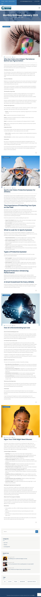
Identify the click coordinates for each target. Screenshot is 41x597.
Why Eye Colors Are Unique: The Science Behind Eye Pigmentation (19, 60)
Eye (4, 581)
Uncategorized (6, 26)
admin (14, 57)
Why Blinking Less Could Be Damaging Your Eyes (17, 558)
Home (15, 17)
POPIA (33, 595)
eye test (9, 581)
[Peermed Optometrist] (6, 8)
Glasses (5, 544)
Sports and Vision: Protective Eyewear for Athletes (19, 191)
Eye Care (5, 542)
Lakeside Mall (22, 581)
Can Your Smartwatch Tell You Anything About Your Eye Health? (21, 564)
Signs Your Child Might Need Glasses (18, 439)
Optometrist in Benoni (32, 581)
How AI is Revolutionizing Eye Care (17, 328)
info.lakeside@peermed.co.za (26, 1)
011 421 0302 (37, 1)
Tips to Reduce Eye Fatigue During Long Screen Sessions (19, 569)
